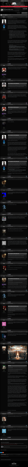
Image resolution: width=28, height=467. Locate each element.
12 (26, 8)
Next (5, 439)
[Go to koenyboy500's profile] (4, 125)
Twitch (15, 463)
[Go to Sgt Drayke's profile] (4, 367)
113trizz (4, 92)
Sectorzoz (4, 343)
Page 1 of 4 (9, 439)
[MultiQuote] (8, 63)
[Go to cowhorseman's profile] (4, 419)
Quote (9, 79)
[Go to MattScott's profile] (2, 10)
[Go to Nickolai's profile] (4, 268)
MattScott (5, 10)
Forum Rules (5, 459)
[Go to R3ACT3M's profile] (4, 182)
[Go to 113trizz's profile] (4, 97)
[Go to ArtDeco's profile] (4, 231)
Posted (10, 65)
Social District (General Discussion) (15, 10)
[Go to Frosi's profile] (4, 280)
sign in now (16, 443)
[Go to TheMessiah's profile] (4, 207)
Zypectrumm (4, 214)
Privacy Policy (2, 459)
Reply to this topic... (7, 446)
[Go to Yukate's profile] (4, 431)
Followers (24, 8)
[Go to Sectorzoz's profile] (4, 348)
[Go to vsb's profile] (4, 195)
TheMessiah (4, 202)
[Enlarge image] (17, 352)
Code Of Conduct (9, 459)
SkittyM (4, 65)
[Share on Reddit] (3, 452)
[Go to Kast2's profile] (4, 85)
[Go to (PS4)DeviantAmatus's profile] (4, 336)
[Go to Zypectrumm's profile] (4, 219)
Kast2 (4, 80)
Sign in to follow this (3, 8)
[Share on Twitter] (0, 452)
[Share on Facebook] (2, 452)
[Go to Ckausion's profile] (4, 324)
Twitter (14, 463)
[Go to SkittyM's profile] (4, 70)
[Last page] (7, 14)
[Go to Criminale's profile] (4, 243)
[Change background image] (26, 1)
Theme (14, 462)
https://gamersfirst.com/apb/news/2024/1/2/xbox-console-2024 (16, 46)
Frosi (16, 306)
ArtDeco (4, 226)
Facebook (12, 463)
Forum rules (14, 6)
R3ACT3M (4, 177)
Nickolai (4, 263)
